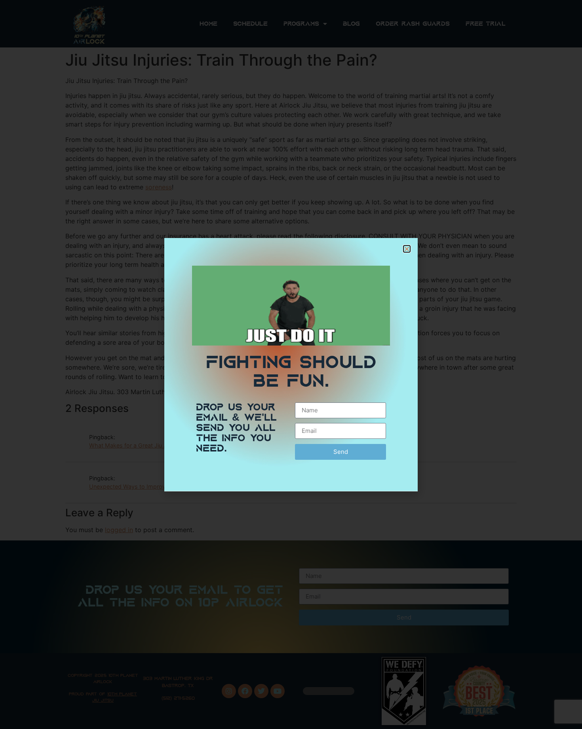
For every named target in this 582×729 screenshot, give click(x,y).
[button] (407, 249)
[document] (291, 364)
